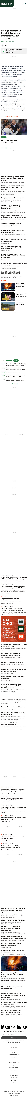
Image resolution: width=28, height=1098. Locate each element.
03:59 (3, 364)
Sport (3, 137)
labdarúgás (9, 148)
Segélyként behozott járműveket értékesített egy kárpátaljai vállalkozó (15, 379)
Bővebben (14, 383)
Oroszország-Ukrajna (9, 289)
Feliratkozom (14, 1037)
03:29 (3, 368)
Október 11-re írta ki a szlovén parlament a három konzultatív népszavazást (16, 375)
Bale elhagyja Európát (9, 140)
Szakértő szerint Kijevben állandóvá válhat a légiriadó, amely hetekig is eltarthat (20, 286)
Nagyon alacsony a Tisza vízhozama (20, 303)
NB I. (3, 148)
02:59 (3, 372)
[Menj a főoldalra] (7, 4)
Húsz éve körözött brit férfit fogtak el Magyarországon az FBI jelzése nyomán (21, 295)
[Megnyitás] (26, 3)
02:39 (3, 379)
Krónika (6, 299)
